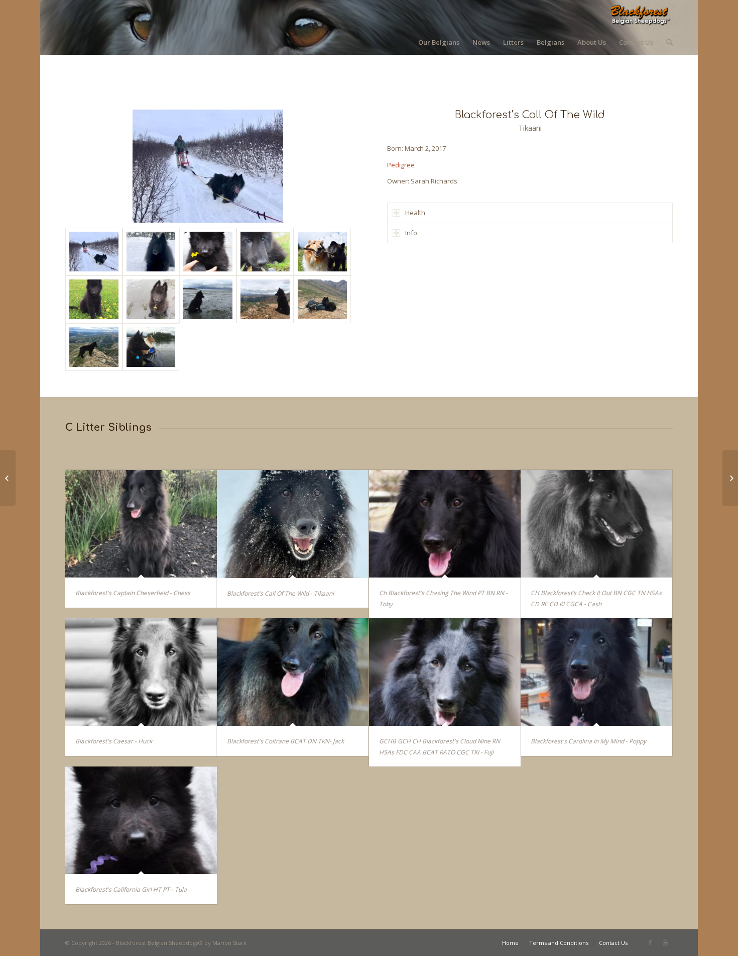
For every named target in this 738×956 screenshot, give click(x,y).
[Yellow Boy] (207, 251)
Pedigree (401, 164)
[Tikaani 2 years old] (151, 251)
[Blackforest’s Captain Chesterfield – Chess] (730, 478)
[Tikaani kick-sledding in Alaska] (93, 251)
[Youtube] (665, 942)
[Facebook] (650, 942)
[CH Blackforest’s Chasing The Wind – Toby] (8, 478)
